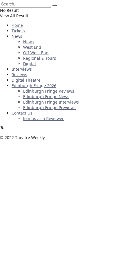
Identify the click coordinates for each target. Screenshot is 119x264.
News (17, 36)
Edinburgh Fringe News (46, 96)
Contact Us (22, 113)
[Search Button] (54, 5)
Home (17, 25)
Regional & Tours (39, 58)
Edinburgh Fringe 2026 (34, 85)
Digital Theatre (26, 80)
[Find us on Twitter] (2, 128)
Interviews (22, 69)
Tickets (18, 30)
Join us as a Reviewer (43, 118)
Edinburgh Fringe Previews (49, 107)
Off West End (36, 52)
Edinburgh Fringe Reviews (48, 91)
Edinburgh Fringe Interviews (51, 102)
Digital (29, 63)
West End (32, 47)
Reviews (19, 74)
